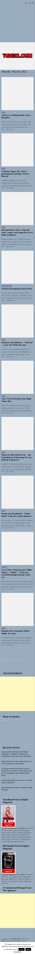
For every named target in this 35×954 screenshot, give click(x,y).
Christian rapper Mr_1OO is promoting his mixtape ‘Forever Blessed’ (15, 173)
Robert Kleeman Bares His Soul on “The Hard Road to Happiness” (16, 781)
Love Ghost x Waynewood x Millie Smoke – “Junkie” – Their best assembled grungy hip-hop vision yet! (16, 573)
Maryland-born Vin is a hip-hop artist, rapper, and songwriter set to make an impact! (17, 232)
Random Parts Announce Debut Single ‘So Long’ (15, 632)
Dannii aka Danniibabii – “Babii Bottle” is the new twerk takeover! (16, 514)
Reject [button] (28, 949)
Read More (17, 952)
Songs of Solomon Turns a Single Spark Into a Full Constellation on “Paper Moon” (16, 762)
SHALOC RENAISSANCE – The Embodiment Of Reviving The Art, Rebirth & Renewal (16, 457)
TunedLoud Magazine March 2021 (16, 289)
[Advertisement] (17, 24)
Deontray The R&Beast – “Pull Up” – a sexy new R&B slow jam (17, 343)
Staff (2, 129)
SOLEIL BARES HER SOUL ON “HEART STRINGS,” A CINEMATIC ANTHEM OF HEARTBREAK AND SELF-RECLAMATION (16, 754)
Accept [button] (21, 949)
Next (24, 653)
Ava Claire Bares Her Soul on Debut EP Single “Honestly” (16, 789)
